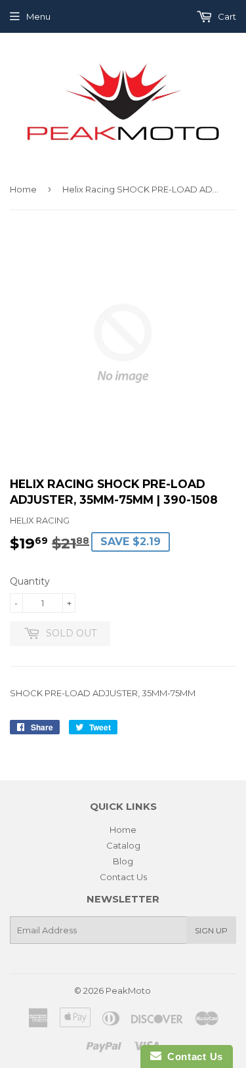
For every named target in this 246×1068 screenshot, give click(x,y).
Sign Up (211, 930)
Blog (123, 861)
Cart (226, 16)
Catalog (123, 845)
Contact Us (123, 877)
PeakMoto (128, 990)
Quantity (30, 581)
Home (23, 189)
